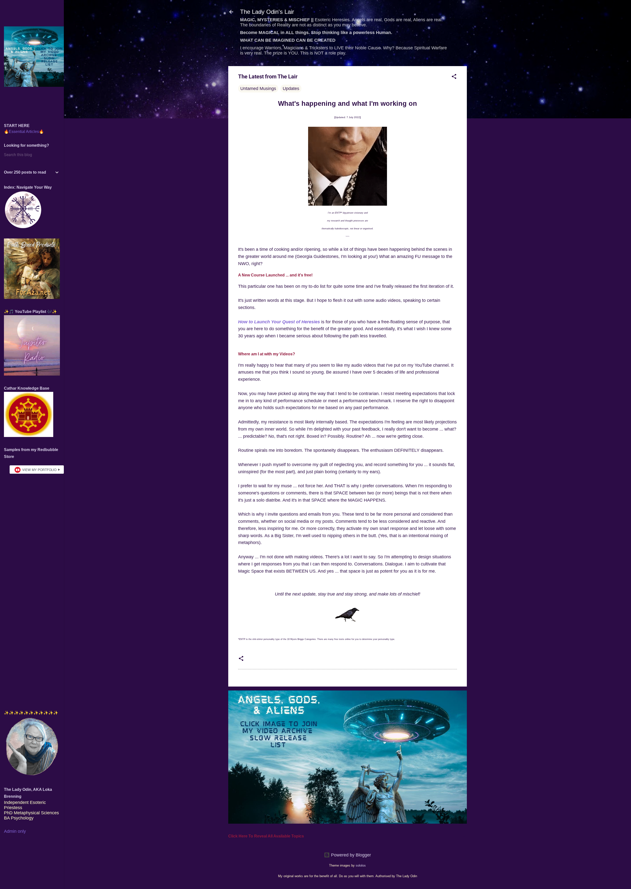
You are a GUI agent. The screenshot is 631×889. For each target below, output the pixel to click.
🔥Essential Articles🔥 (24, 131)
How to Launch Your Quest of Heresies (279, 321)
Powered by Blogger (350, 855)
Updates (291, 88)
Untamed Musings (258, 88)
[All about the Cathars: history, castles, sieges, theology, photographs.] (28, 435)
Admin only (15, 831)
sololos (361, 865)
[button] (454, 77)
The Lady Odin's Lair (267, 11)
